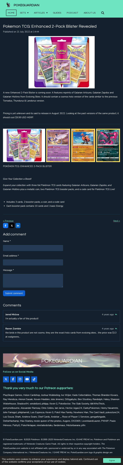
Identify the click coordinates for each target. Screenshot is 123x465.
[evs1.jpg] (108, 145)
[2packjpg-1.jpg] (24, 145)
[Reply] (116, 314)
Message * (8, 270)
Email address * (11, 255)
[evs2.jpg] (83, 145)
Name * (7, 241)
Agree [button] (112, 460)
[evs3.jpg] (58, 145)
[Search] (102, 13)
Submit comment (14, 293)
